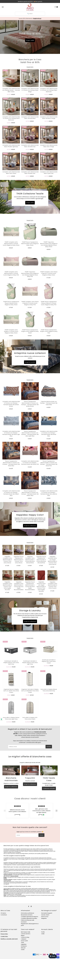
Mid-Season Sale (25, 932)
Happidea (23, 944)
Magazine (44, 918)
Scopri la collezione (30, 525)
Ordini (42, 933)
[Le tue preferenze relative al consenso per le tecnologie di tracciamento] (1, 719)
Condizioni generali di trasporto (29, 916)
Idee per (23, 948)
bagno (5, 878)
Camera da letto (25, 933)
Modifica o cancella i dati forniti (9, 939)
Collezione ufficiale (49, 788)
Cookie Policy (4, 936)
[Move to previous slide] (4, 811)
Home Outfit (24, 941)
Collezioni (23, 939)
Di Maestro (24, 946)
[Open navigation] (3, 7)
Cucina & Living (25, 937)
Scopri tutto (30, 67)
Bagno (23, 935)
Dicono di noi (44, 916)
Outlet (23, 949)
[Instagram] (31, 906)
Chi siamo (3, 913)
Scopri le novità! (30, 362)
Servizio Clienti (45, 915)
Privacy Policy (4, 934)
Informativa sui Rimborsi (27, 913)
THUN (22, 942)
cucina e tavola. (7, 880)
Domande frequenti (46, 913)
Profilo (43, 932)
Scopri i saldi (30, 40)
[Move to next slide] (56, 811)
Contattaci (4, 915)
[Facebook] (28, 906)
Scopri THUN (30, 202)
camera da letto (14, 876)
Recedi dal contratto (26, 915)
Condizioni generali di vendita (29, 918)
